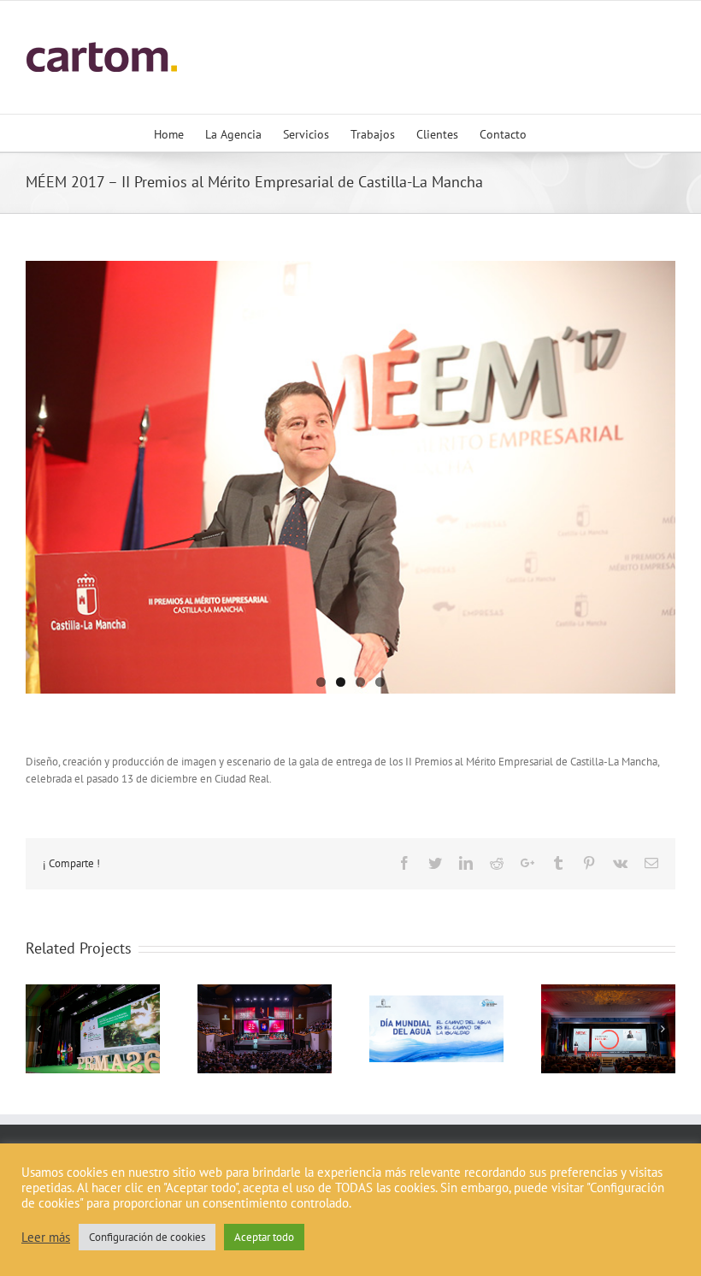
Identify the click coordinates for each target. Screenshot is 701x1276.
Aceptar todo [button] (264, 1237)
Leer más (45, 1237)
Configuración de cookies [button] (147, 1237)
